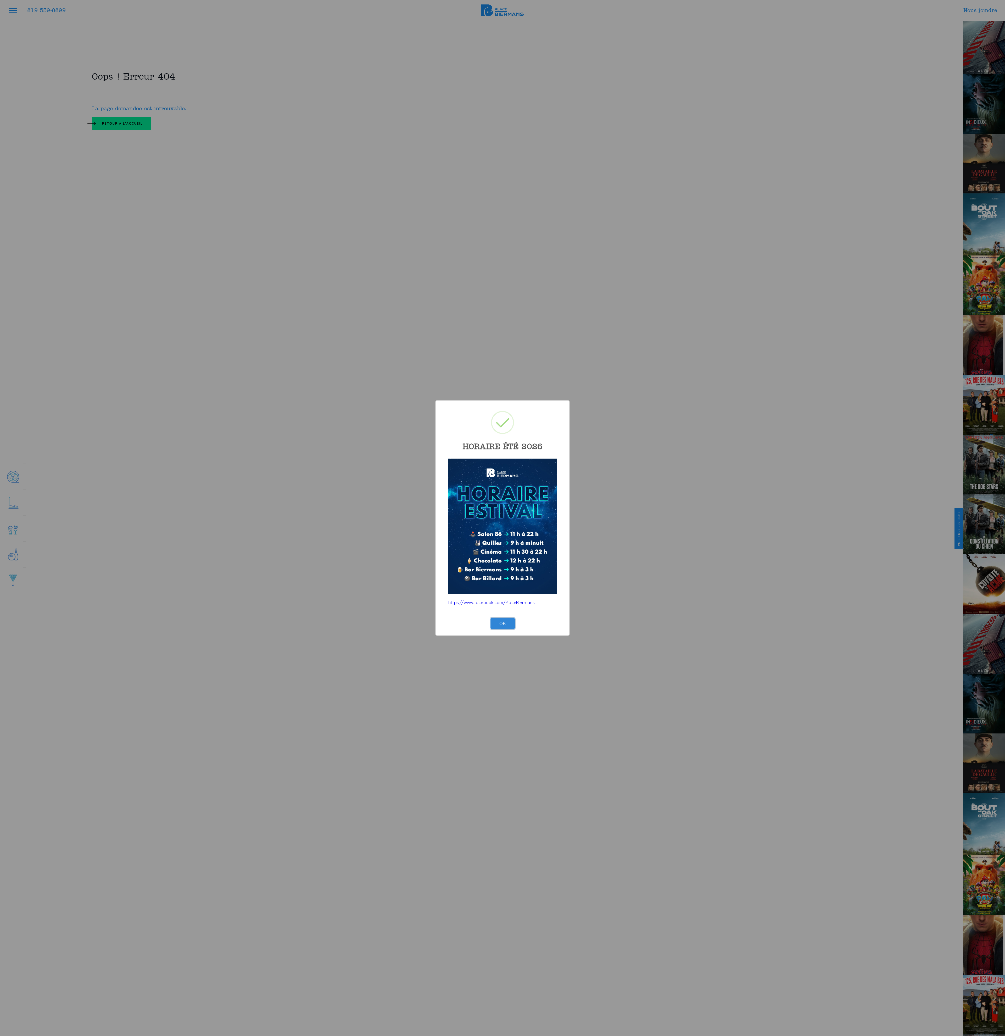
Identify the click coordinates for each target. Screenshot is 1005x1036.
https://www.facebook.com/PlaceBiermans (491, 602)
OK (502, 623)
